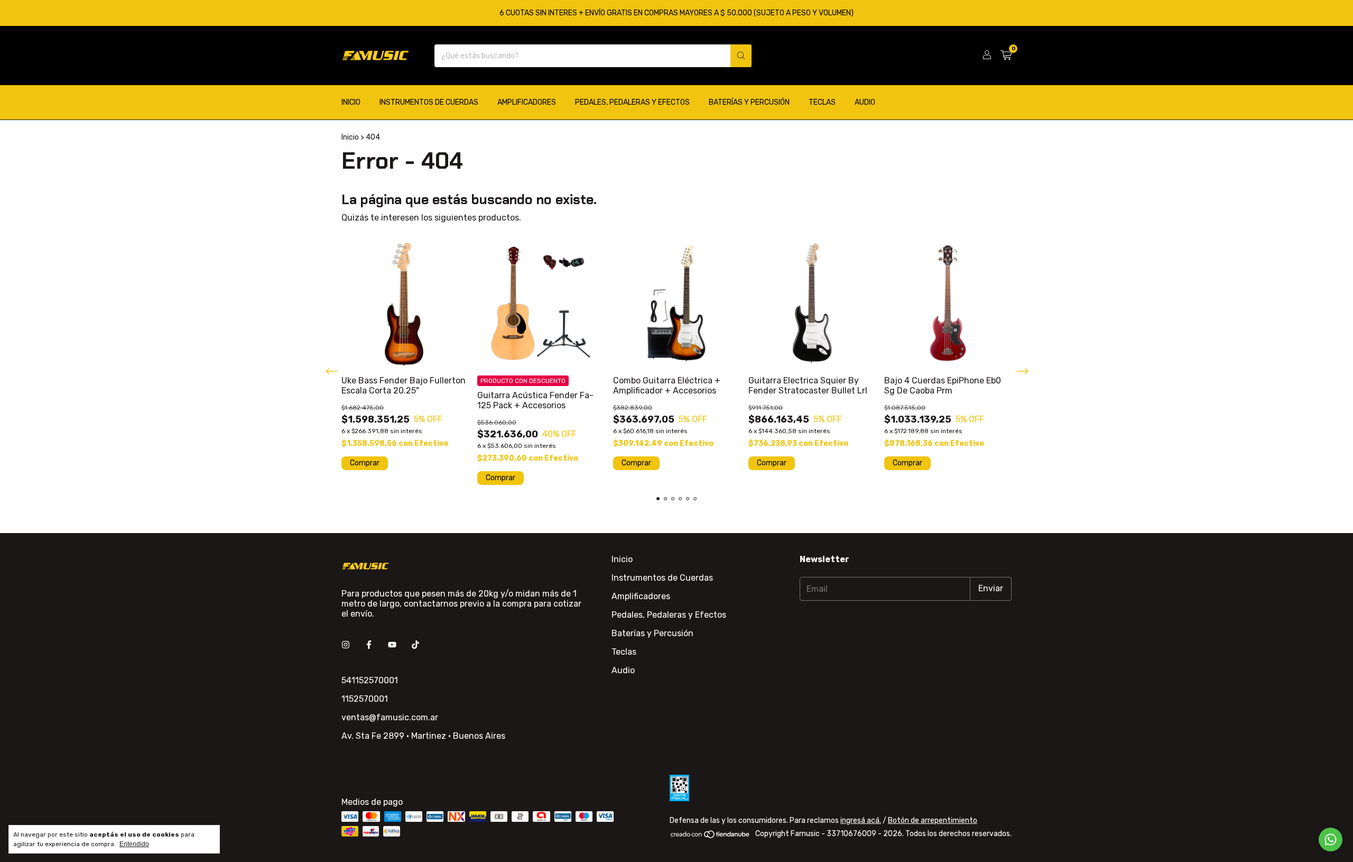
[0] (1006, 55)
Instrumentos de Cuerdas (428, 102)
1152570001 (364, 699)
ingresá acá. (860, 820)
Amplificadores (526, 102)
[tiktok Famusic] (415, 645)
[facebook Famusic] (369, 645)
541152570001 (369, 680)
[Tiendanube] (711, 836)
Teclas (822, 102)
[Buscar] (741, 55)
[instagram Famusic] (345, 645)
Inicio (350, 102)
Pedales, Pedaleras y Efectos (632, 102)
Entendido (134, 844)
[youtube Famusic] (392, 645)
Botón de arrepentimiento (932, 820)
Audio (865, 102)
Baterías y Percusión (749, 102)
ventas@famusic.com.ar (389, 717)
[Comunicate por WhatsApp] (1330, 839)
